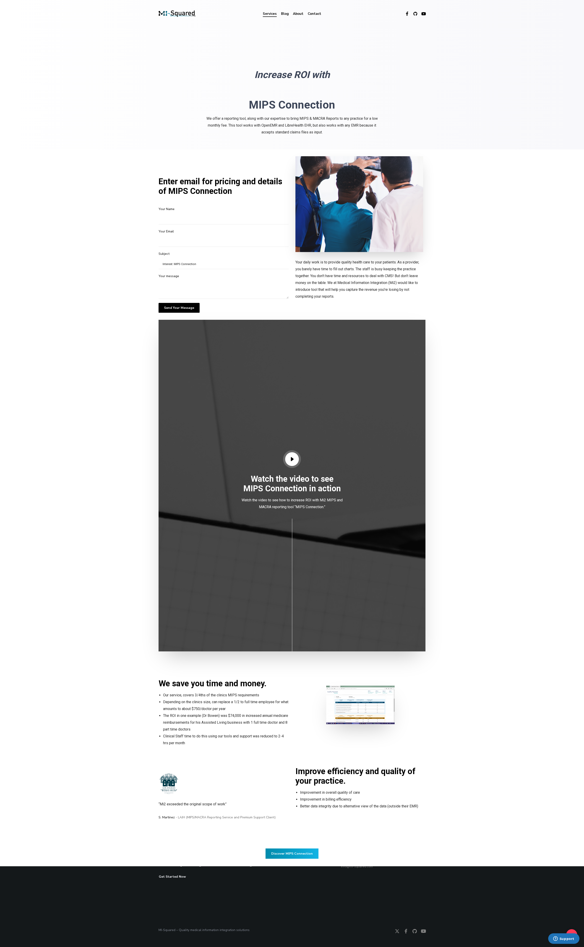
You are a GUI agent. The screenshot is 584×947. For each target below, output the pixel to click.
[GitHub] (413, 13)
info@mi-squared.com (357, 866)
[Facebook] (405, 13)
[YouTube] (421, 13)
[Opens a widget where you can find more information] (563, 939)
